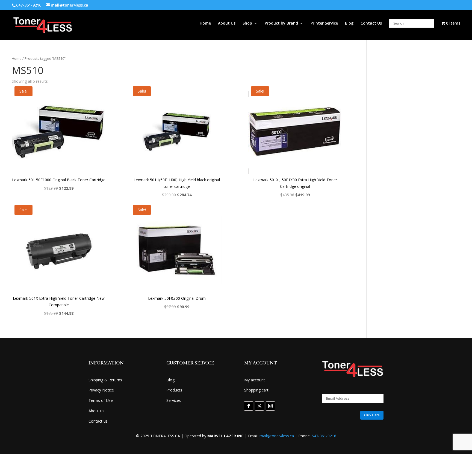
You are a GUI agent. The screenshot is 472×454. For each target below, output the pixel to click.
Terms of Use (100, 400)
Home (205, 23)
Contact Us (371, 23)
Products (174, 390)
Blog (349, 23)
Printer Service (324, 23)
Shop (247, 23)
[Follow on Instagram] (270, 406)
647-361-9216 (324, 435)
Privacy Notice (101, 390)
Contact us (98, 421)
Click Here (372, 415)
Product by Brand (281, 23)
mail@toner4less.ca (276, 435)
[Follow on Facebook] (248, 406)
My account (254, 379)
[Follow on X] (259, 406)
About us (96, 410)
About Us (226, 23)
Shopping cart (256, 390)
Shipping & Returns (105, 379)
